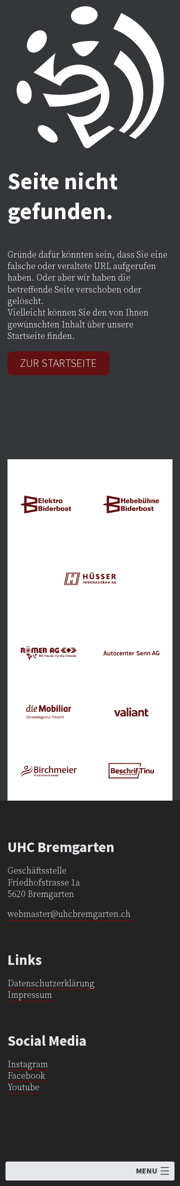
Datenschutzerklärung (51, 983)
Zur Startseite (58, 362)
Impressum (30, 995)
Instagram (28, 1064)
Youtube (24, 1087)
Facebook (26, 1076)
